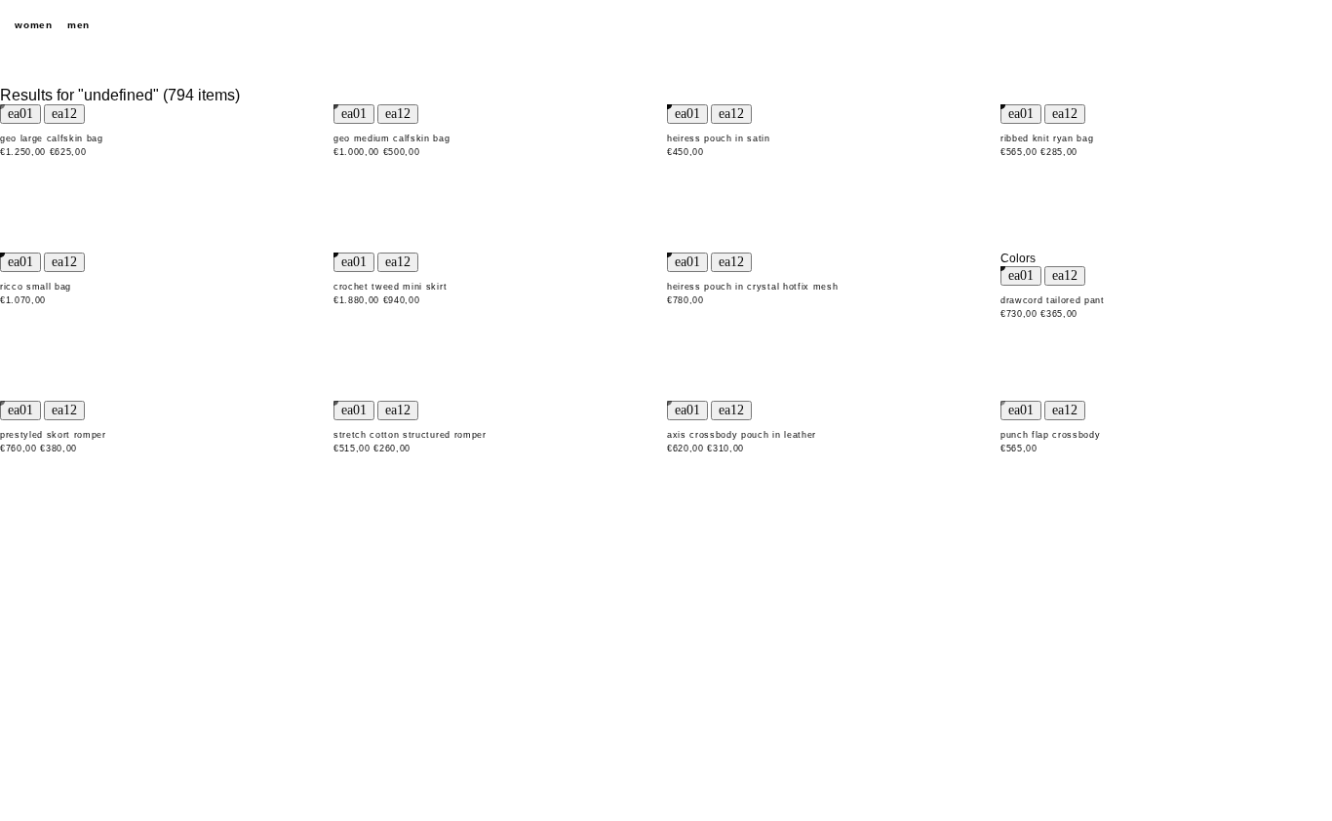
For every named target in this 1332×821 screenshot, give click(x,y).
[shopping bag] (1307, 25)
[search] (1205, 25)
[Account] (1273, 25)
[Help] (1239, 25)
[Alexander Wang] (666, 26)
